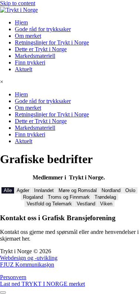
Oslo (130, 190)
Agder (23, 190)
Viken (106, 204)
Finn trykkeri (30, 62)
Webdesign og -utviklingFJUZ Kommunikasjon (28, 261)
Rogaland (33, 197)
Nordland (111, 190)
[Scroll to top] (3, 292)
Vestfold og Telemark (49, 204)
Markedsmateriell (35, 56)
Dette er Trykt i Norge (41, 49)
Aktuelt (23, 69)
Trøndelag (105, 197)
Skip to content (17, 3)
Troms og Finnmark (69, 197)
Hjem (21, 22)
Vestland (86, 204)
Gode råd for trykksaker (43, 29)
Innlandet (44, 190)
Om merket (28, 36)
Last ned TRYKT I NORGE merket (42, 284)
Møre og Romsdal (78, 190)
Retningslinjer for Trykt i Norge (52, 42)
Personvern (13, 277)
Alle (8, 190)
